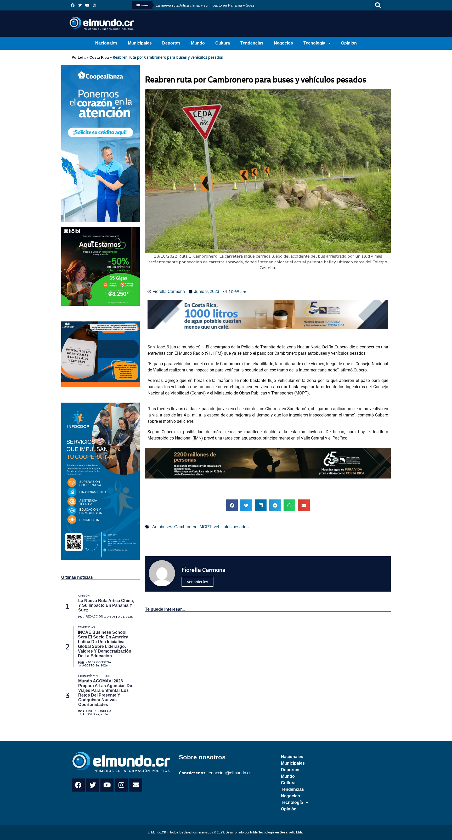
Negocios (283, 43)
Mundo (198, 43)
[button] (378, 5)
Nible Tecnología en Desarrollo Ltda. (276, 832)
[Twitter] (80, 5)
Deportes (171, 43)
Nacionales (106, 43)
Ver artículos (197, 582)
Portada (79, 57)
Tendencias (251, 43)
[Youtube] (87, 5)
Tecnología (314, 43)
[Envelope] (135, 785)
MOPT (206, 527)
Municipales (140, 43)
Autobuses (162, 527)
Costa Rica (99, 57)
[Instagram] (94, 5)
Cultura (222, 43)
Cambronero (185, 527)
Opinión (349, 43)
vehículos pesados (231, 527)
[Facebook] (72, 5)
